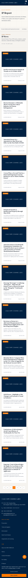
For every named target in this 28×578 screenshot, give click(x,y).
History (3, 551)
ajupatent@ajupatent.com (9, 513)
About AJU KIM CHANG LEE (8, 547)
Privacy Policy (12, 568)
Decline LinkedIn (14, 571)
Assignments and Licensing (8, 538)
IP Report (4, 563)
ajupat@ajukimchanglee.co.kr (10, 515)
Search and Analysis (6, 535)
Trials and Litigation (6, 527)
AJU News (24, 29)
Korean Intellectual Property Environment (10, 29)
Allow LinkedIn (14, 575)
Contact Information (6, 555)
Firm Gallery (4, 559)
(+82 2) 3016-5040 (11, 507)
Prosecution (4, 523)
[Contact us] (24, 557)
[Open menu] (25, 3)
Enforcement (4, 531)
